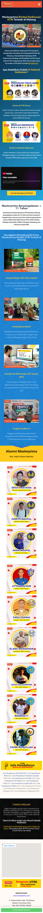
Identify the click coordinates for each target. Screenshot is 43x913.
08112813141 (33, 63)
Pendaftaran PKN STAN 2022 (16, 773)
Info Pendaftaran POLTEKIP (22, 778)
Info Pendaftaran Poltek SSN (22, 783)
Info (4, 773)
